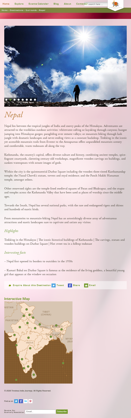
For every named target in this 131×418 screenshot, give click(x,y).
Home (6, 4)
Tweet (60, 285)
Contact (81, 4)
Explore (19, 4)
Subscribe (62, 411)
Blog (56, 4)
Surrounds (31, 10)
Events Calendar (38, 4)
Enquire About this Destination (32, 285)
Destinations (17, 10)
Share (76, 285)
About (67, 4)
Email (92, 285)
